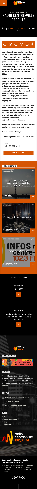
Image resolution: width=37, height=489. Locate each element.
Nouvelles (19, 468)
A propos (8, 422)
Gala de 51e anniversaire (23, 470)
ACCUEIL (6, 465)
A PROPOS (19, 289)
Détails (5, 386)
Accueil (7, 417)
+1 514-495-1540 (12, 401)
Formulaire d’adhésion (19, 251)
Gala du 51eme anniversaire (19, 217)
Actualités (8, 171)
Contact (7, 424)
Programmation (10, 419)
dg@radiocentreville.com (15, 405)
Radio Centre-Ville (18, 12)
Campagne (7, 205)
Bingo (6, 472)
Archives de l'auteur (18, 153)
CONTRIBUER (7, 470)
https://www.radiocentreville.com (19, 398)
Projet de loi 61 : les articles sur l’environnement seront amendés (19, 317)
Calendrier (7, 468)
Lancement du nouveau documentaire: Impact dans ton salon (18, 183)
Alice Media (7, 195)
